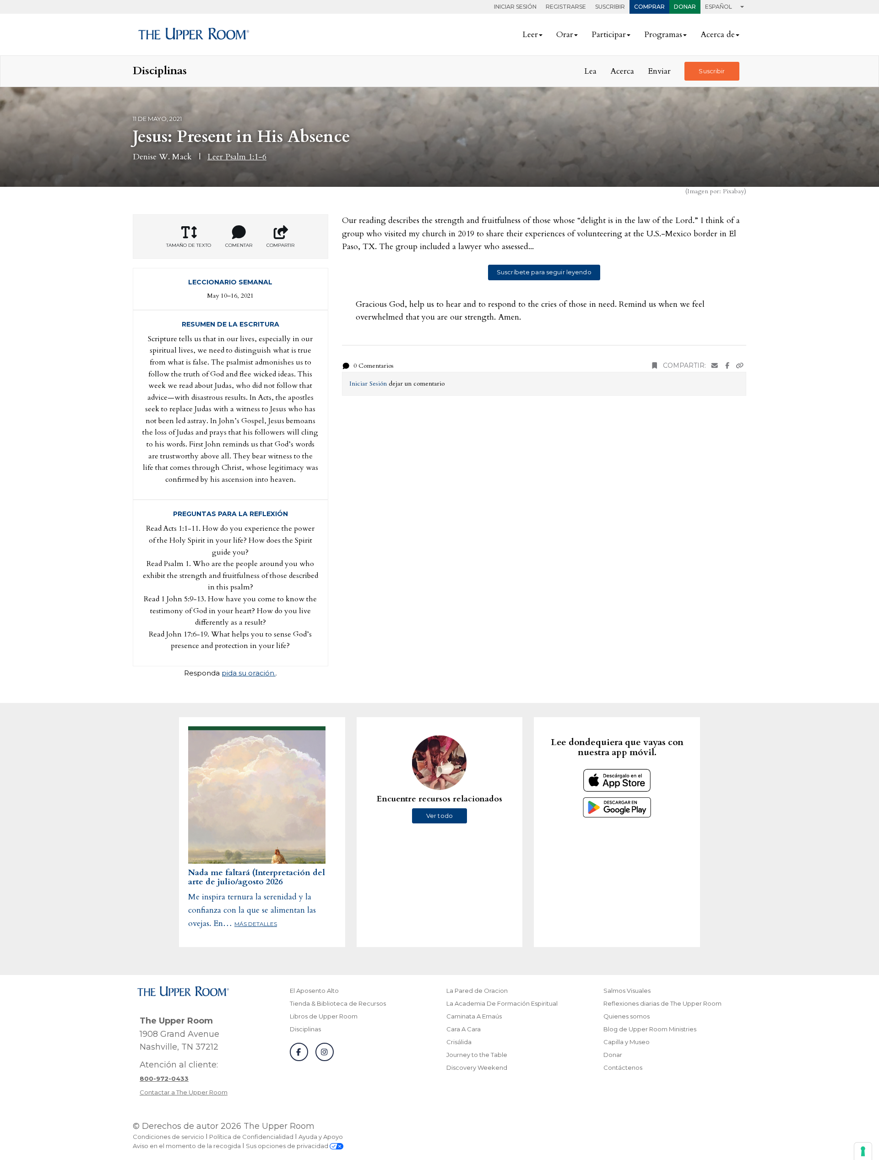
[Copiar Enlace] (740, 365)
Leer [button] (530, 34)
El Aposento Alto (314, 990)
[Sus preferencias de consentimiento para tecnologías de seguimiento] (863, 1151)
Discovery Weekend (476, 1067)
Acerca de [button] (717, 34)
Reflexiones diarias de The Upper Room (662, 1003)
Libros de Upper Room (324, 1016)
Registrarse (566, 6)
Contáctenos (622, 1067)
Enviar (659, 71)
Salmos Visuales (627, 990)
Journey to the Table (476, 1054)
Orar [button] (564, 34)
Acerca (622, 71)
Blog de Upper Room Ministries (649, 1029)
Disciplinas (305, 1029)
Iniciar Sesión (515, 6)
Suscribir (610, 6)
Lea (590, 71)
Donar (685, 6)
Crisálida (459, 1042)
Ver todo (439, 815)
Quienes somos (626, 1016)
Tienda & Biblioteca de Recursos (338, 1003)
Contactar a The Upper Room (184, 1092)
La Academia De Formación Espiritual (502, 1003)
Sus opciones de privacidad (288, 1145)
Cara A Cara (463, 1029)
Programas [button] (663, 34)
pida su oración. (249, 673)
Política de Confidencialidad (251, 1136)
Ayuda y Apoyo (320, 1136)
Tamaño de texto (188, 245)
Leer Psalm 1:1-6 (236, 157)
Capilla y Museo (626, 1042)
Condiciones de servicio (168, 1136)
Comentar (238, 245)
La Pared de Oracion (477, 990)
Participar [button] (608, 34)
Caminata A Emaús (474, 1016)
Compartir (280, 245)
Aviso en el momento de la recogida (187, 1145)
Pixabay (733, 191)
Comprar (649, 6)
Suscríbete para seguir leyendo (544, 272)
